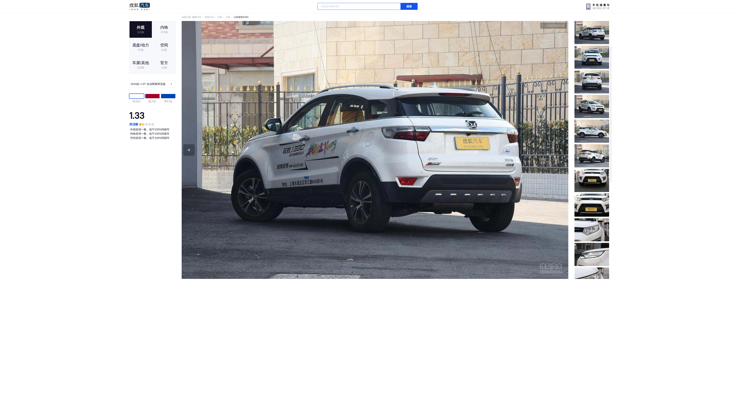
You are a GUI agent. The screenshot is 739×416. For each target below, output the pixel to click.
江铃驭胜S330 (241, 17)
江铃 (219, 17)
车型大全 (209, 17)
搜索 (409, 6)
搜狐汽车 (139, 6)
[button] (278, 150)
